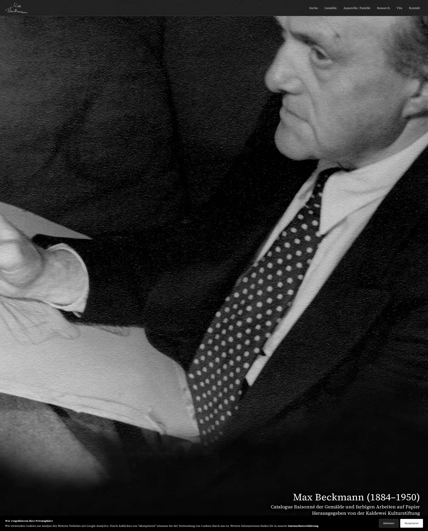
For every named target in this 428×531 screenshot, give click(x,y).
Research (383, 8)
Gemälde (331, 8)
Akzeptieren (412, 523)
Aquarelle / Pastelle (356, 8)
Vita (399, 8)
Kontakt (414, 8)
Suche (313, 8)
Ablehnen (388, 523)
